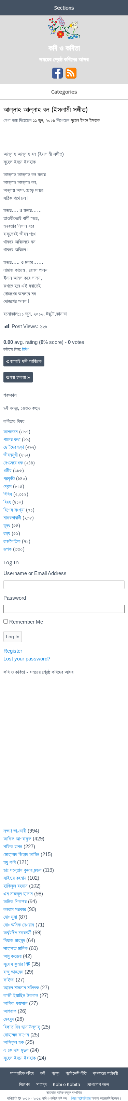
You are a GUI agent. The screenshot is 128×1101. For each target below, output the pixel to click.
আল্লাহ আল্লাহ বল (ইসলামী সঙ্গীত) (45, 109)
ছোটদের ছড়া (13, 447)
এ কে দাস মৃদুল (16, 1050)
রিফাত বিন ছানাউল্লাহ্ (21, 1027)
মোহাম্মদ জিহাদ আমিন (21, 854)
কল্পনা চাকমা (18, 377)
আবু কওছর (12, 956)
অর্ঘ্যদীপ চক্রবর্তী (17, 932)
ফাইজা (8, 979)
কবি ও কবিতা (64, 47)
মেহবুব (8, 1019)
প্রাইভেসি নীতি (76, 1073)
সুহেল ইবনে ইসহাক (85, 120)
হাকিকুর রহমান (15, 886)
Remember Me (26, 622)
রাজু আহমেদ (13, 972)
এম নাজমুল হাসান (18, 893)
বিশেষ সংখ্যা (14, 510)
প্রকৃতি (9, 478)
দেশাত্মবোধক (13, 462)
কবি (42, 1073)
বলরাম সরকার (14, 909)
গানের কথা (11, 439)
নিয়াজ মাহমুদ (14, 940)
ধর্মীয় (7, 470)
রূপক (7, 549)
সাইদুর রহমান (14, 878)
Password (14, 598)
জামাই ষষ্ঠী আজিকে (24, 361)
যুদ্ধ (6, 525)
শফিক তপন (12, 846)
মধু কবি (9, 862)
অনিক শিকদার (15, 901)
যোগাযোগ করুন (98, 1084)
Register (12, 651)
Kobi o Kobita (66, 1084)
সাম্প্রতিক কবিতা (22, 1073)
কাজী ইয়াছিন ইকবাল (20, 995)
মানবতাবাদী (12, 517)
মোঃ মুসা (10, 917)
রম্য (6, 533)
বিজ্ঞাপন (24, 1084)
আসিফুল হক (13, 1042)
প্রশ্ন (55, 1073)
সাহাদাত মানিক (15, 948)
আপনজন (10, 431)
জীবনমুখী (10, 455)
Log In (12, 636)
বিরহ (7, 502)
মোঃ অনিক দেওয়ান (18, 925)
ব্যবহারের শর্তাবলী (105, 1073)
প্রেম (7, 486)
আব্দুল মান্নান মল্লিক (21, 987)
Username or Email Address (35, 573)
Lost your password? (26, 658)
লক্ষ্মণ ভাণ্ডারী (14, 831)
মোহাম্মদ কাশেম (16, 1034)
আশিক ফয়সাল (15, 1003)
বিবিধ (25, 349)
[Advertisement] (64, 756)
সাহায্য (41, 1084)
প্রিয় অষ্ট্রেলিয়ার (80, 1098)
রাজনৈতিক (11, 541)
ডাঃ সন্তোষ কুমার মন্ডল (22, 870)
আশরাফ (9, 1011)
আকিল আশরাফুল (17, 838)
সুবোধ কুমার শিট (16, 964)
